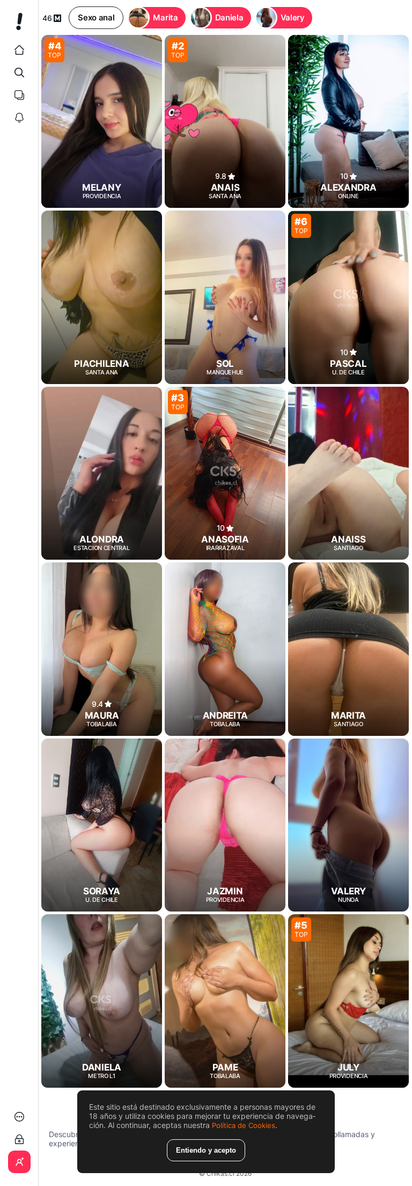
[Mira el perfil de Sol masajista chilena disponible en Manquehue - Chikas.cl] (225, 297)
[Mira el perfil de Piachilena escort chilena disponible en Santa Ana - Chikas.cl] (101, 297)
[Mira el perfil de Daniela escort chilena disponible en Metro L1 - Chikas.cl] (101, 1000)
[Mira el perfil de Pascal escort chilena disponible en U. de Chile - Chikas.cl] (348, 297)
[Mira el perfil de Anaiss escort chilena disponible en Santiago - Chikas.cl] (348, 473)
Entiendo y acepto (206, 1150)
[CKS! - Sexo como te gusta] (19, 26)
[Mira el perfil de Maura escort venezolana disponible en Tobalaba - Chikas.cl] (101, 648)
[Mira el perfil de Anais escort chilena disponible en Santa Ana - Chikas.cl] (225, 121)
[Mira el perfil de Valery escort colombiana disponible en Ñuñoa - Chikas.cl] (348, 825)
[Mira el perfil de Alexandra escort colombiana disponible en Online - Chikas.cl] (348, 121)
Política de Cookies (243, 1125)
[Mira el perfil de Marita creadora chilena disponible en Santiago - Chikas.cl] (348, 648)
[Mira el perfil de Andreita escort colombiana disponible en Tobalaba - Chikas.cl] (225, 648)
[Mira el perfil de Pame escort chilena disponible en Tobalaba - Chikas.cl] (225, 1000)
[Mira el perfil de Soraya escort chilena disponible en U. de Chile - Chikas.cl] (101, 825)
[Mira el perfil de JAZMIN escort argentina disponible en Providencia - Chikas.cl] (225, 825)
